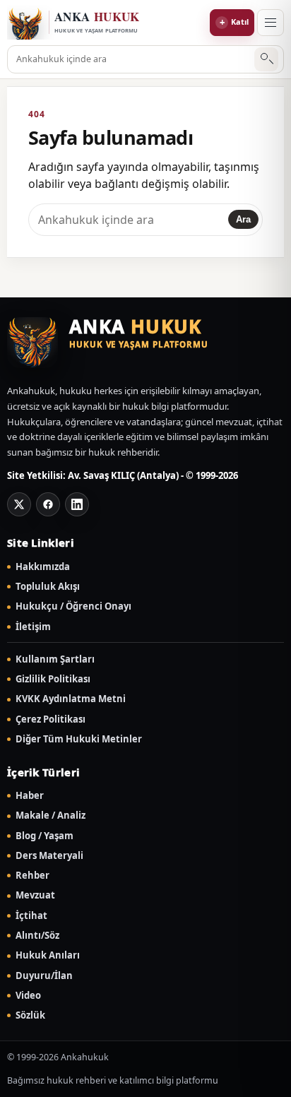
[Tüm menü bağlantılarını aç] (270, 22)
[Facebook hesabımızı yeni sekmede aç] (48, 504)
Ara (266, 59)
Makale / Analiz (50, 816)
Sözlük (30, 1015)
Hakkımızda (43, 567)
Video (28, 996)
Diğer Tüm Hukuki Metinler (79, 739)
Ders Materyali (49, 856)
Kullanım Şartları (55, 659)
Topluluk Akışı (48, 587)
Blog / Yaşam (44, 836)
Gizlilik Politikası (53, 679)
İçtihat (31, 916)
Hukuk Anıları (48, 955)
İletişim (33, 627)
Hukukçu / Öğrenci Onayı (73, 606)
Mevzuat (35, 895)
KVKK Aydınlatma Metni (71, 699)
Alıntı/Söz (37, 936)
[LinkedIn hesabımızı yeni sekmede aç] (77, 504)
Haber (30, 796)
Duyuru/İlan (44, 976)
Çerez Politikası (50, 719)
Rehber (32, 876)
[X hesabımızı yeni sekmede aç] (19, 504)
